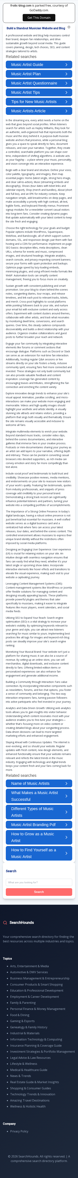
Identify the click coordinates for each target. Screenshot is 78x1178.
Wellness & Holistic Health (28, 1106)
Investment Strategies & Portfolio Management (42, 1052)
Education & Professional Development (36, 990)
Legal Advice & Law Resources (30, 1058)
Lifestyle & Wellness (23, 1064)
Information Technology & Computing (36, 1039)
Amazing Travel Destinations (30, 1100)
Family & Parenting (23, 1003)
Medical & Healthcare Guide (28, 1070)
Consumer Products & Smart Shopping (36, 984)
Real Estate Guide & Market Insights (34, 1082)
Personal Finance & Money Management (37, 1009)
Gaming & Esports (22, 1021)
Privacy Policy (19, 1131)
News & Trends (20, 1076)
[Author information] (69, 27)
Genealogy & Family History (28, 1027)
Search (39, 891)
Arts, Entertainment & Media (29, 966)
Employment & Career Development (34, 997)
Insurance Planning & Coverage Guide (36, 1046)
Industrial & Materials (25, 1033)
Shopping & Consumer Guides (30, 1088)
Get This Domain (39, 18)
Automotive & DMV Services (29, 972)
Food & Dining (19, 1015)
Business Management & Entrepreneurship (39, 978)
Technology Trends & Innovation (32, 1094)
